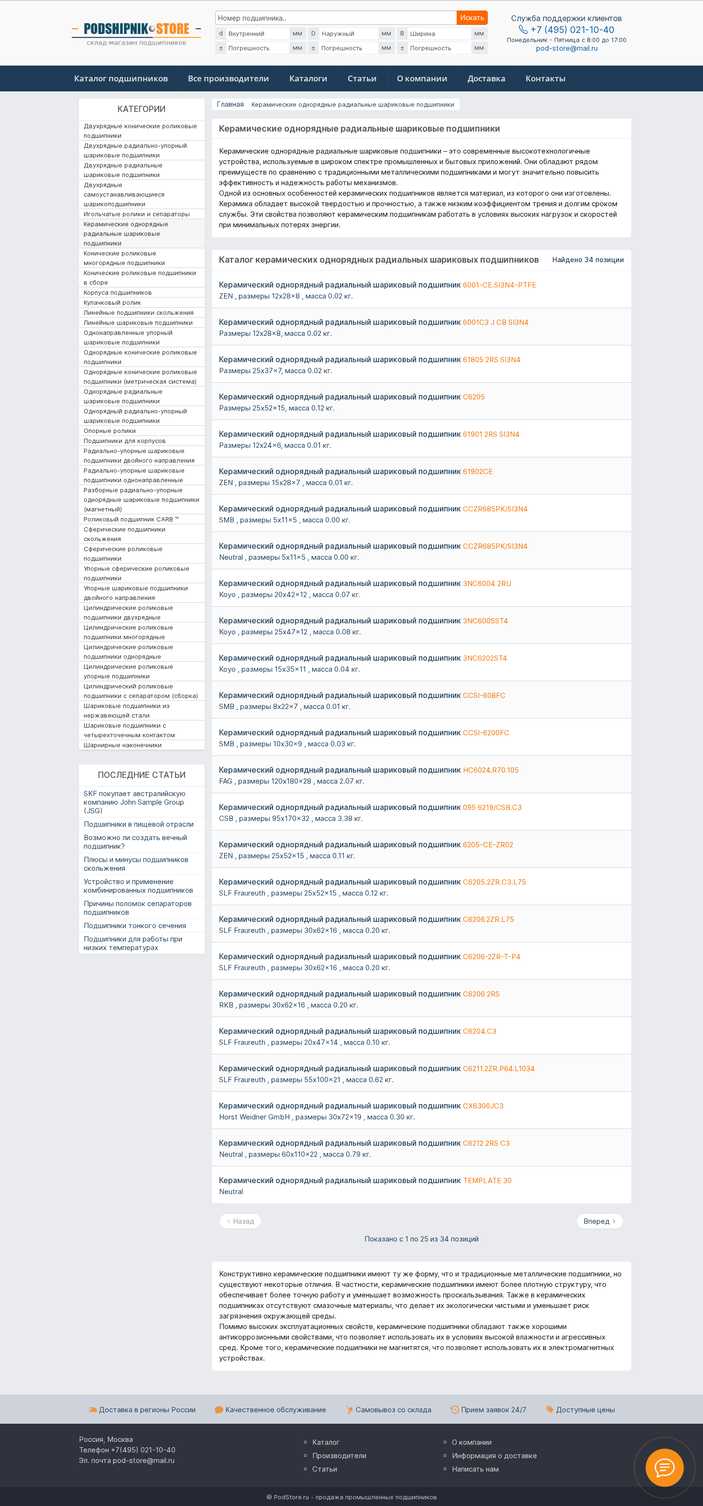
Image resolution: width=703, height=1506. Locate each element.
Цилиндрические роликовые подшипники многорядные (128, 632)
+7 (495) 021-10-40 (571, 29)
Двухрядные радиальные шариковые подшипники (123, 169)
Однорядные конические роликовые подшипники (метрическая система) (140, 376)
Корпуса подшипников (118, 292)
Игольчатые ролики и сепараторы (137, 214)
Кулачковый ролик (112, 302)
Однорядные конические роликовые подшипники (140, 356)
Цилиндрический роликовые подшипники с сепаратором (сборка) (141, 690)
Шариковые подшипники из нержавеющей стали (127, 710)
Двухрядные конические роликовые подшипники (140, 130)
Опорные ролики (110, 430)
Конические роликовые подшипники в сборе (140, 277)
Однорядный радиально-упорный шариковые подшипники (135, 415)
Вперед (597, 1221)
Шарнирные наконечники (123, 745)
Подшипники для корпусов (125, 440)
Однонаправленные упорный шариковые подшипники (128, 337)
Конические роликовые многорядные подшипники (124, 257)
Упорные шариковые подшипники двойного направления (136, 592)
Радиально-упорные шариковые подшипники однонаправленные (134, 475)
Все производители (228, 78)
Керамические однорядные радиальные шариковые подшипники (126, 233)
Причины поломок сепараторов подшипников (138, 908)
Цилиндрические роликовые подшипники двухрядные (128, 612)
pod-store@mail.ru (567, 48)
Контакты (546, 78)
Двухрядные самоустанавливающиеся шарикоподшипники (124, 194)
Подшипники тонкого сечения (135, 925)
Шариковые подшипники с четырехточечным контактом (129, 730)
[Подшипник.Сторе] (136, 32)
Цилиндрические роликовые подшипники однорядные (128, 651)
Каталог (326, 1442)
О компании (422, 78)
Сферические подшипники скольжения (124, 534)
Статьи (362, 78)
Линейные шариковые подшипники (138, 322)
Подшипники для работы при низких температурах (133, 943)
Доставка (486, 78)
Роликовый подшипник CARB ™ (131, 519)
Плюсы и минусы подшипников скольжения (136, 864)
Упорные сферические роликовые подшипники (136, 573)
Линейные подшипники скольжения (139, 312)
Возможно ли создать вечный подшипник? (135, 842)
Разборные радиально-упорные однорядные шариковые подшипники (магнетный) (141, 499)
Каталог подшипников (121, 78)
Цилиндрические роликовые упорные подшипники (128, 671)
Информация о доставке (494, 1455)
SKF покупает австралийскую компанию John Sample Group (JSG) (135, 802)
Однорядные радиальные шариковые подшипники (123, 396)
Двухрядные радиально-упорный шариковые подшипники (135, 150)
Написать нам (475, 1468)
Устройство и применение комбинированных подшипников (138, 886)
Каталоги (308, 78)
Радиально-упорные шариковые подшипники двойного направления (139, 455)
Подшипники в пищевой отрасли (139, 824)
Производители (339, 1455)
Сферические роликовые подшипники (123, 553)
